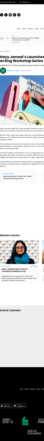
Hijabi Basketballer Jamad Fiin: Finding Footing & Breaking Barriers (17, 177)
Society (30, 28)
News (24, 28)
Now (18, 28)
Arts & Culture (5, 51)
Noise (37, 28)
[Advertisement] (22, 208)
